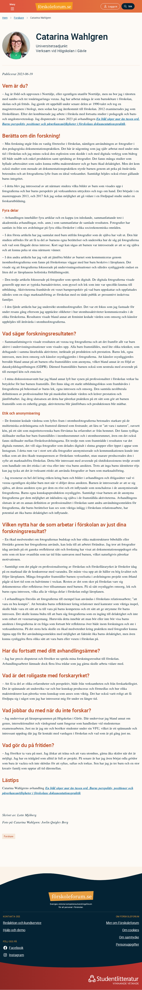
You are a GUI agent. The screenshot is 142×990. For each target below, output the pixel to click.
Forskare (19, 17)
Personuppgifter (127, 944)
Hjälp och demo (14, 930)
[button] (110, 6)
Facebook (16, 947)
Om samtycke (129, 937)
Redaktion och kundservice (22, 922)
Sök (130, 6)
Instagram (16, 955)
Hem (4, 17)
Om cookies (130, 930)
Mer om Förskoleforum (122, 922)
